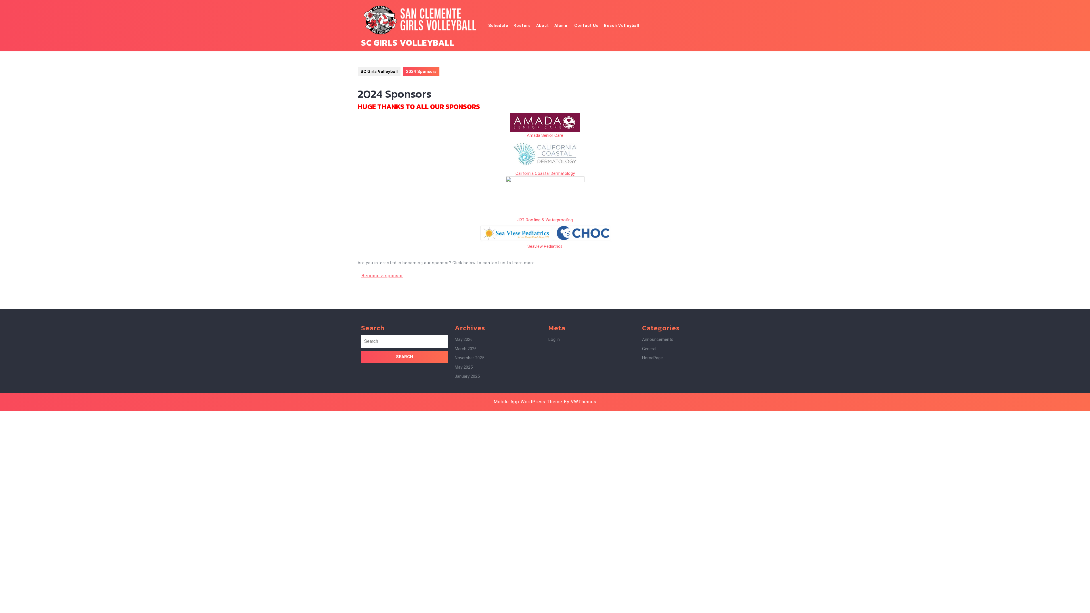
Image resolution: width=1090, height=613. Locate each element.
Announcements (657, 339)
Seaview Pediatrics (545, 246)
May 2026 (464, 339)
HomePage (652, 357)
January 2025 (467, 376)
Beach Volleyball (622, 25)
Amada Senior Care (545, 135)
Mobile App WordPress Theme (528, 401)
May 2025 (464, 367)
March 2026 (466, 348)
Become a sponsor (382, 275)
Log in (554, 339)
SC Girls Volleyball (407, 42)
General (649, 348)
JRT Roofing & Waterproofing (545, 219)
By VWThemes (580, 401)
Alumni (561, 25)
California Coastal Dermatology (545, 173)
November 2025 (469, 357)
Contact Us (586, 25)
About (542, 25)
